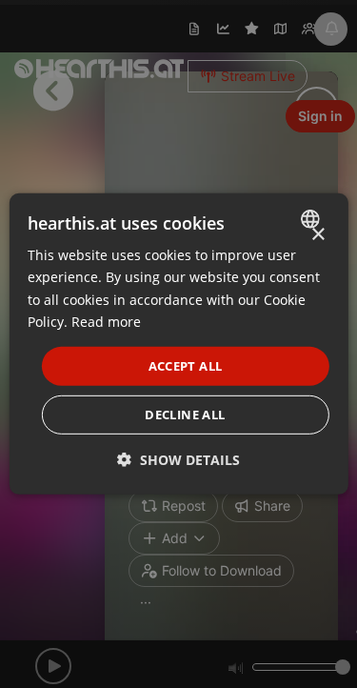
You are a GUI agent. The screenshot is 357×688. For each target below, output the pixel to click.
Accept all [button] (186, 365)
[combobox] (313, 219)
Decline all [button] (185, 414)
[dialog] (178, 344)
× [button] (317, 235)
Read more (106, 321)
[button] (178, 460)
